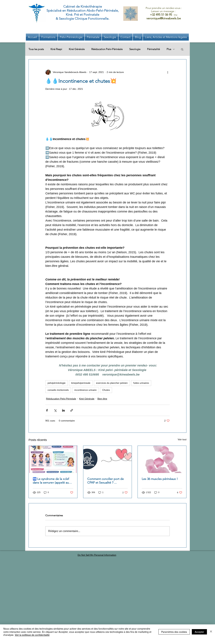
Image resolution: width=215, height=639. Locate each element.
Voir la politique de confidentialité (32, 634)
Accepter (199, 631)
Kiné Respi (56, 49)
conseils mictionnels (58, 390)
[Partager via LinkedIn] (63, 410)
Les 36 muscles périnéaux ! (160, 479)
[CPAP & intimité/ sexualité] (107, 459)
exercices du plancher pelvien (112, 383)
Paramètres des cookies (174, 631)
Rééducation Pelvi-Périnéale (107, 49)
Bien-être (102, 398)
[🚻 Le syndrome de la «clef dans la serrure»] (53, 459)
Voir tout (182, 439)
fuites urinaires (141, 383)
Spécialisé (54, 10)
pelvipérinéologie (57, 383)
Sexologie (134, 49)
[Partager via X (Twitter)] (55, 410)
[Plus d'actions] (168, 72)
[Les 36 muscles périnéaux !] (162, 459)
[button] (166, 37)
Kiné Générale (77, 49)
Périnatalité (153, 49)
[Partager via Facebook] (47, 410)
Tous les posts (36, 49)
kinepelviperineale (80, 383)
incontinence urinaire (85, 390)
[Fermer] (211, 631)
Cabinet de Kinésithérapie (82, 6)
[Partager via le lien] (71, 410)
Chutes (106, 390)
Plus (169, 49)
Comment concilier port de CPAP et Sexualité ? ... (105, 480)
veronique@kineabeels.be (163, 18)
